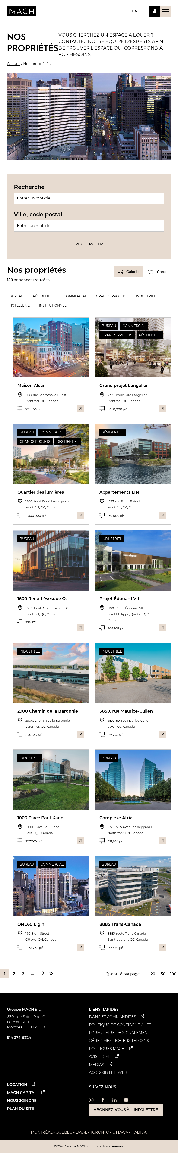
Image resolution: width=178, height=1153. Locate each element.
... (32, 974)
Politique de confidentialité (120, 1025)
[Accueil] (21, 11)
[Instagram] (91, 1101)
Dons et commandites (112, 1017)
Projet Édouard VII (119, 598)
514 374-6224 (19, 1037)
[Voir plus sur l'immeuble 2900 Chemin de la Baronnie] (80, 734)
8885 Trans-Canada (120, 924)
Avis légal (99, 1056)
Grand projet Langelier (123, 385)
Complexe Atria (116, 817)
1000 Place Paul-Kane (40, 817)
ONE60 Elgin (30, 924)
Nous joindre (22, 1100)
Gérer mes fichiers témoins (119, 1040)
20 (153, 974)
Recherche (29, 187)
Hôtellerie (19, 305)
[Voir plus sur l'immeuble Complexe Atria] (162, 840)
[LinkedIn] (114, 1101)
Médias (96, 1065)
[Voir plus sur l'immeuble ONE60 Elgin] (80, 947)
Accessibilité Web (108, 1072)
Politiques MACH (106, 1049)
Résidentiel (43, 296)
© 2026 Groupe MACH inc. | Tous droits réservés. (89, 1146)
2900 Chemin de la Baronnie (47, 711)
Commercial (75, 296)
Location (17, 1084)
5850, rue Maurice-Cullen (126, 711)
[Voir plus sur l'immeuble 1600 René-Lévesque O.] (80, 627)
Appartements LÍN (119, 492)
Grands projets (111, 296)
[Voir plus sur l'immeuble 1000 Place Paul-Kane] (80, 840)
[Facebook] (103, 1101)
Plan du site (20, 1108)
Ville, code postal (38, 214)
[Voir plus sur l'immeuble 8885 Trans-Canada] (162, 947)
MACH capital (22, 1093)
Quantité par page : (123, 974)
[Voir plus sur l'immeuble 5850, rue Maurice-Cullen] (162, 734)
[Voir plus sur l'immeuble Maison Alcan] (80, 408)
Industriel (146, 296)
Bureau (16, 296)
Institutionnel (52, 305)
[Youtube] (126, 1101)
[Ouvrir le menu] (165, 11)
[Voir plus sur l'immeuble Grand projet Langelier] (162, 408)
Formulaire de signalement (119, 1033)
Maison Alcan (31, 385)
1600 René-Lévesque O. (42, 598)
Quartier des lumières (40, 492)
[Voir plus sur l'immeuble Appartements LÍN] (162, 515)
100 (173, 974)
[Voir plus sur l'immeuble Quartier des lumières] (80, 515)
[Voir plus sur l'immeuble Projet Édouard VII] (162, 627)
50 (163, 974)
